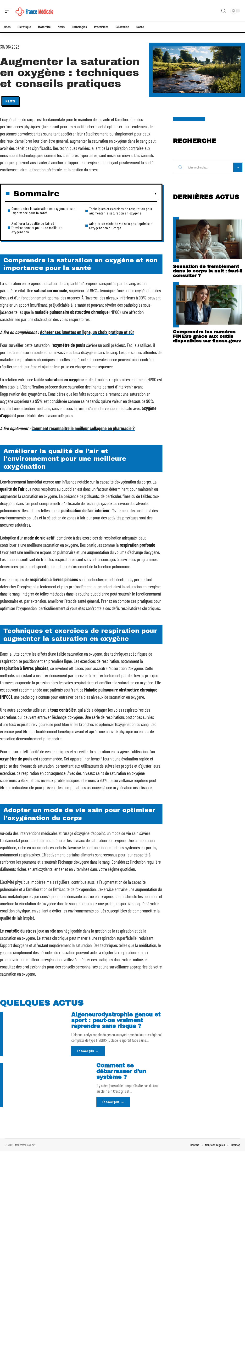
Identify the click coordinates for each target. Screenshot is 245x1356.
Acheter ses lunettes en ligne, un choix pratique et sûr (87, 332)
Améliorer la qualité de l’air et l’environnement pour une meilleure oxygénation (36, 227)
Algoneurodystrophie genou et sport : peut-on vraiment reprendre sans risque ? (116, 1020)
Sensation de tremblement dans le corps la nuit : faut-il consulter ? (207, 271)
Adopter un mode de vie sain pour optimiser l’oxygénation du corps (120, 225)
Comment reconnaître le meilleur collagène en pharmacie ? (83, 428)
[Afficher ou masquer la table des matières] (108, 194)
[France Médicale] (34, 11)
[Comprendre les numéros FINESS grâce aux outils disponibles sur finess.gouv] (209, 305)
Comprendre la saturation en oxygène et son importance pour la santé (43, 210)
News (10, 101)
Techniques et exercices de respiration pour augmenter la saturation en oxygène (121, 210)
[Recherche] (223, 11)
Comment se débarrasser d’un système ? (121, 1071)
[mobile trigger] (9, 11)
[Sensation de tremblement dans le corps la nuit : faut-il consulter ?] (209, 239)
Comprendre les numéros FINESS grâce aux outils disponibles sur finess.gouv (207, 336)
